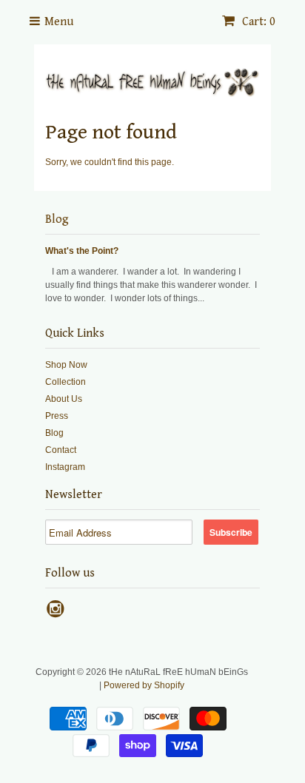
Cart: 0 (257, 22)
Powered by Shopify (144, 685)
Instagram (65, 467)
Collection (65, 382)
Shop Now (66, 365)
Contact (60, 450)
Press (56, 416)
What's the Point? (81, 251)
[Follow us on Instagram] (58, 613)
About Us (63, 399)
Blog (57, 219)
